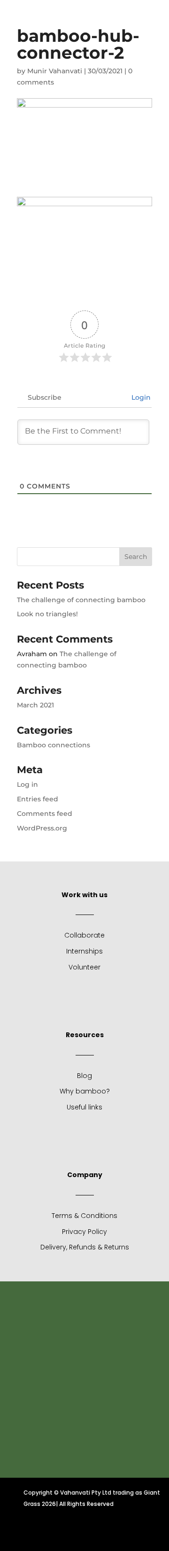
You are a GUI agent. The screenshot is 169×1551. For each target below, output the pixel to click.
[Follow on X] (62, 1533)
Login (140, 397)
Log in (27, 784)
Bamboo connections (53, 745)
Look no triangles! (47, 614)
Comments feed (44, 813)
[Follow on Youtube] (140, 23)
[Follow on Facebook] (39, 1533)
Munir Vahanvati (54, 71)
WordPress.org (42, 828)
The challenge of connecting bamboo (81, 600)
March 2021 (35, 705)
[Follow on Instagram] (84, 1533)
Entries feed (37, 799)
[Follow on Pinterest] (107, 1533)
